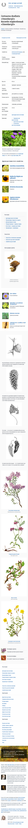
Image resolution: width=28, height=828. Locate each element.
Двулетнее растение (6, 697)
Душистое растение (6, 712)
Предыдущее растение (21, 37)
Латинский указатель (18, 6)
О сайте (16, 823)
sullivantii (13, 178)
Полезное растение (6, 734)
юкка (18, 810)
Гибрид (3, 705)
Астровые (20, 52)
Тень (3, 742)
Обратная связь (11, 823)
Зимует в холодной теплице (8, 736)
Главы (20, 823)
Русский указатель (12, 7)
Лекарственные (9, 224)
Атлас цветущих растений (15, 3)
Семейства (10, 6)
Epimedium (12, 303)
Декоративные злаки (11, 222)
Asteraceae (14, 52)
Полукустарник (5, 701)
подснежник (18, 809)
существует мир (10, 764)
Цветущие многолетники (18, 114)
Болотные (8, 226)
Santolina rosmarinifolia (17, 166)
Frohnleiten (13, 304)
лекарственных (20, 799)
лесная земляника (13, 810)
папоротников (4, 799)
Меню (18, 7)
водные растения (16, 226)
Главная (2, 28)
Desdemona (14, 199)
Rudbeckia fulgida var (16, 176)
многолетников (21, 797)
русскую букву (15, 155)
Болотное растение (6, 716)
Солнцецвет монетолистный (14, 641)
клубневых (19, 800)
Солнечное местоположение (8, 738)
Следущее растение (6, 37)
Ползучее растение (6, 714)
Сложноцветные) (16, 53)
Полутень (4, 740)
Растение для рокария (7, 729)
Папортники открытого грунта (13, 220)
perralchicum (19, 303)
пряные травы (18, 224)
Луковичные (9, 228)
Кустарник (4, 703)
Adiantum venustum (14, 313)
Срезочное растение (18, 121)
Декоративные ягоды (6, 727)
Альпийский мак (4, 809)
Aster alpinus (13, 293)
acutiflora (20, 322)
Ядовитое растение (6, 709)
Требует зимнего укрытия (7, 725)
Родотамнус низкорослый (14, 510)
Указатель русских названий (13, 239)
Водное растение (6, 723)
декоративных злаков (12, 799)
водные (9, 679)
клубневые (15, 228)
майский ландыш (11, 809)
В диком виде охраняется (7, 731)
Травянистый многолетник (7, 699)
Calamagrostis (13, 322)
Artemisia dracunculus (16, 187)
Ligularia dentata (15, 197)
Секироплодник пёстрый (14, 554)
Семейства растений (11, 241)
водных (9, 800)
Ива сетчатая (14, 597)
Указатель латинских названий (13, 237)
